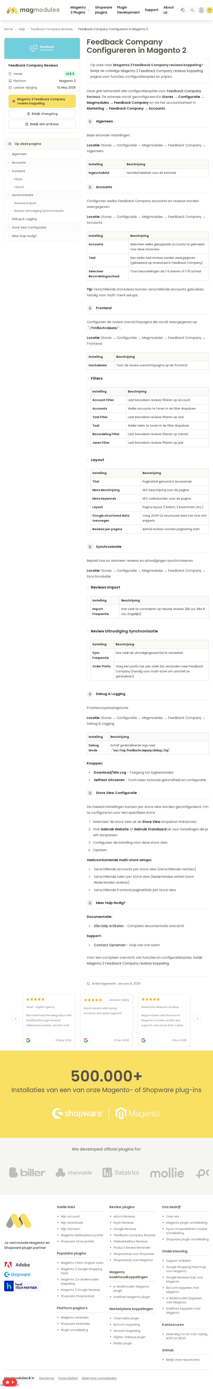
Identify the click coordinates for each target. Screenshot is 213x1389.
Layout (19, 187)
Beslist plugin (123, 1343)
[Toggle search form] (192, 10)
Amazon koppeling (127, 1331)
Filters (18, 179)
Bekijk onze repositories (182, 1360)
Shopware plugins (103, 10)
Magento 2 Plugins (78, 10)
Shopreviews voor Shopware (134, 1254)
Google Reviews (125, 1229)
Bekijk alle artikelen (44, 124)
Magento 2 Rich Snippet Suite (82, 1263)
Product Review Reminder (132, 1248)
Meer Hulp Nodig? (24, 236)
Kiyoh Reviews (124, 1223)
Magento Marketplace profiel (82, 1235)
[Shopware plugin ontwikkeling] (17, 1274)
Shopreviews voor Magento (133, 1260)
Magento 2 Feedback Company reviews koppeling (41, 101)
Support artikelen (178, 1261)
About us (168, 10)
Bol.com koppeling (127, 1324)
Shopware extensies (75, 1324)
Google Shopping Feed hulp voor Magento (186, 1269)
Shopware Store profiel (77, 1241)
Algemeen (19, 154)
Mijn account (70, 1216)
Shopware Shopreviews (77, 1296)
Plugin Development (128, 10)
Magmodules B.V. (19, 1378)
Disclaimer (46, 1378)
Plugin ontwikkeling (74, 1330)
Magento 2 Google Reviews (80, 1290)
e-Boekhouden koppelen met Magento (184, 1300)
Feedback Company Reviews (52, 29)
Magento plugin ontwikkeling (186, 1223)
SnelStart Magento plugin (132, 1297)
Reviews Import (25, 203)
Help (22, 29)
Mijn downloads (72, 1223)
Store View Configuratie (29, 227)
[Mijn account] (201, 10)
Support (152, 9)
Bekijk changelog (45, 114)
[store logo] (32, 10)
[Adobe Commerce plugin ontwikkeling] (17, 1264)
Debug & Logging (24, 219)
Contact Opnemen (110, 945)
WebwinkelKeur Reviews (131, 1241)
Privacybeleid (68, 1378)
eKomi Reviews (124, 1216)
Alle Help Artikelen (109, 926)
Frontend (18, 171)
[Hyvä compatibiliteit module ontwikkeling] (22, 1286)
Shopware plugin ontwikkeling (187, 1239)
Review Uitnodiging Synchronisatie (39, 211)
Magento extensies (75, 1317)
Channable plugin (126, 1318)
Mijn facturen (70, 1229)
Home (8, 29)
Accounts (19, 163)
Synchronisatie (22, 195)
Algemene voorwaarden (99, 1378)
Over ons (172, 1216)
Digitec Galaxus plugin (130, 1337)
